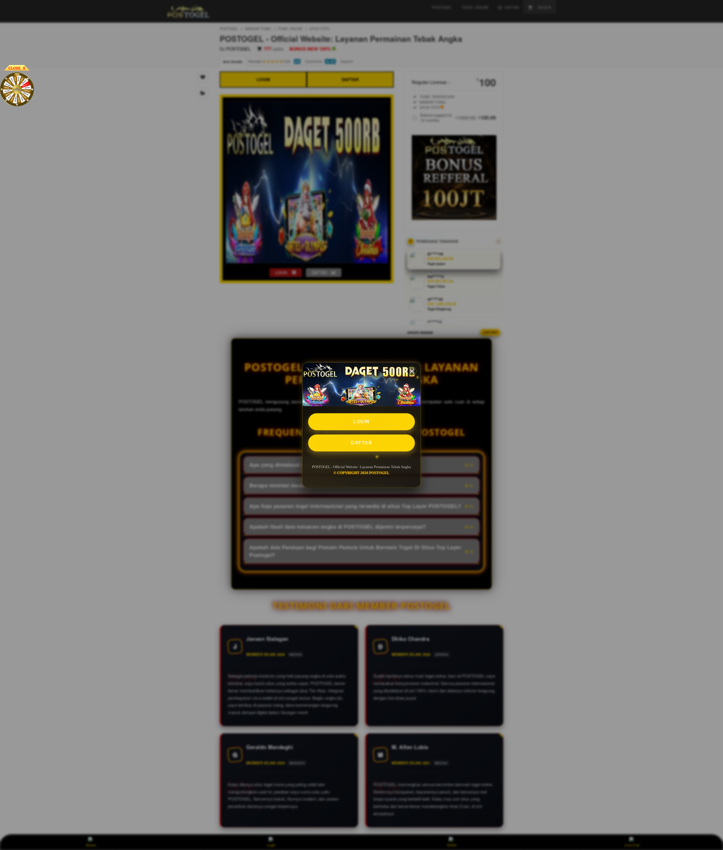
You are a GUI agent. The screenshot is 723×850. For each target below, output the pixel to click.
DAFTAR (361, 443)
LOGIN (361, 421)
